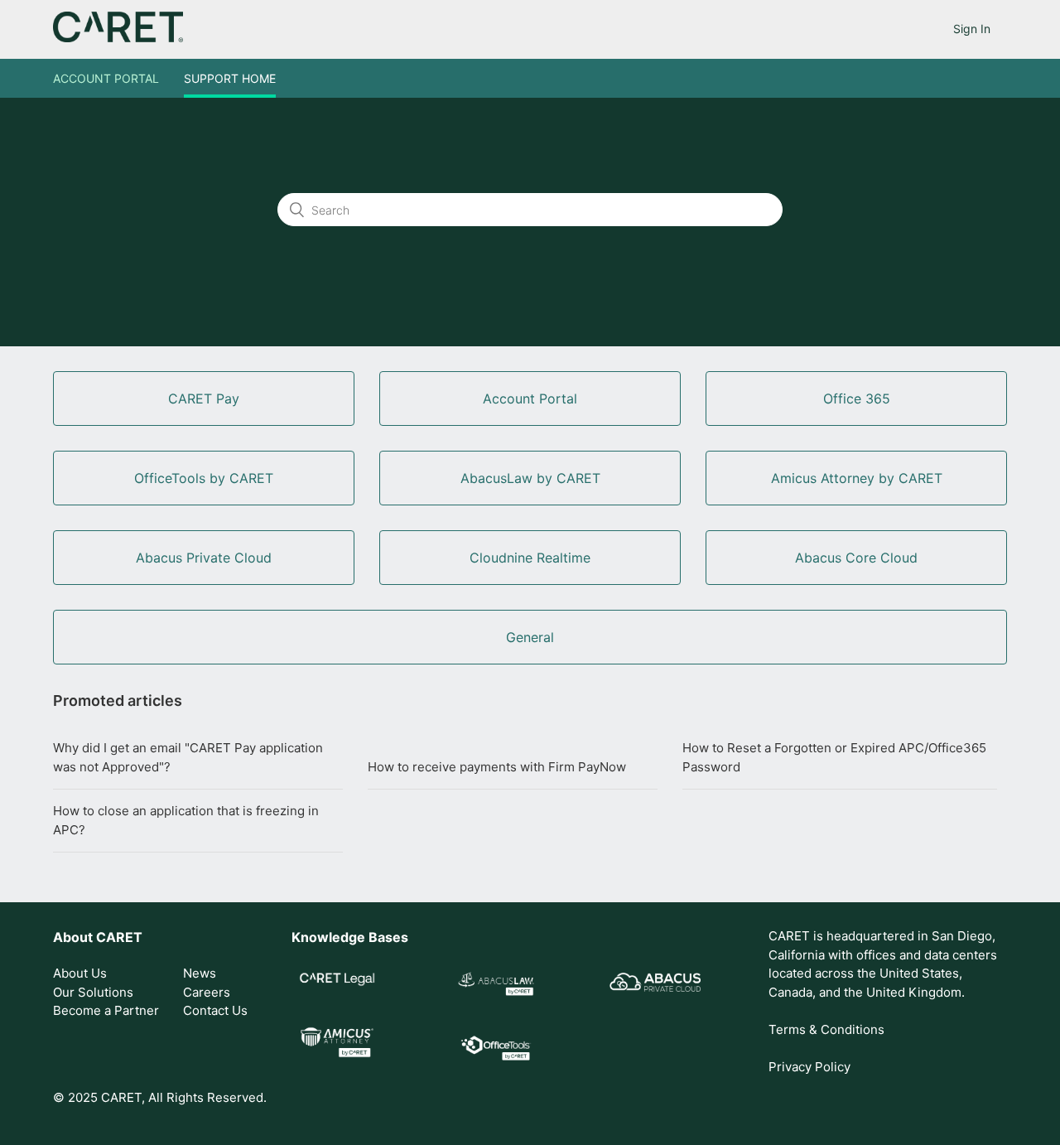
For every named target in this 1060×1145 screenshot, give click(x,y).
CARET (119, 937)
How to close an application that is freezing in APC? (186, 820)
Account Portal (106, 78)
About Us (80, 973)
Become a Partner (106, 1010)
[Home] (118, 38)
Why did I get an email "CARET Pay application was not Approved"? (188, 757)
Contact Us (215, 1010)
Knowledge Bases (350, 937)
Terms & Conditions (826, 1029)
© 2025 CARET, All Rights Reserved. (160, 1097)
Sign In (971, 29)
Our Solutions (93, 992)
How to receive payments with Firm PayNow (497, 767)
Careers (206, 992)
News (199, 973)
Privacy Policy (809, 1067)
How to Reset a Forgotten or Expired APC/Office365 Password (834, 757)
